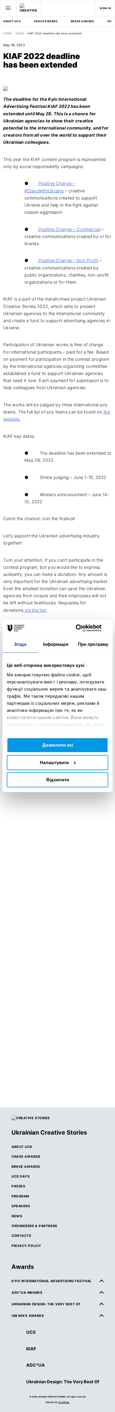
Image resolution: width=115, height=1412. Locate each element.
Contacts (21, 1236)
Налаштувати (54, 762)
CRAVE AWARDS (46, 21)
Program (20, 1196)
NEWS (20, 33)
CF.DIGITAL (64, 1402)
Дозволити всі (57, 745)
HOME (7, 33)
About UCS (12, 21)
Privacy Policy (26, 1246)
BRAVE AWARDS (82, 21)
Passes (18, 1186)
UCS (30, 1332)
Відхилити (57, 779)
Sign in (105, 8)
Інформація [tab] (55, 644)
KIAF (31, 1348)
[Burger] (8, 8)
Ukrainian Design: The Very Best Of (62, 1381)
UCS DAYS (20, 1176)
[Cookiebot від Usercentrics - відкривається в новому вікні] (83, 628)
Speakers (21, 1206)
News (17, 1216)
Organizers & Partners (34, 1226)
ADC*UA (35, 1365)
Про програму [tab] (93, 644)
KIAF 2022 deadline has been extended (55, 33)
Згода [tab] (20, 644)
